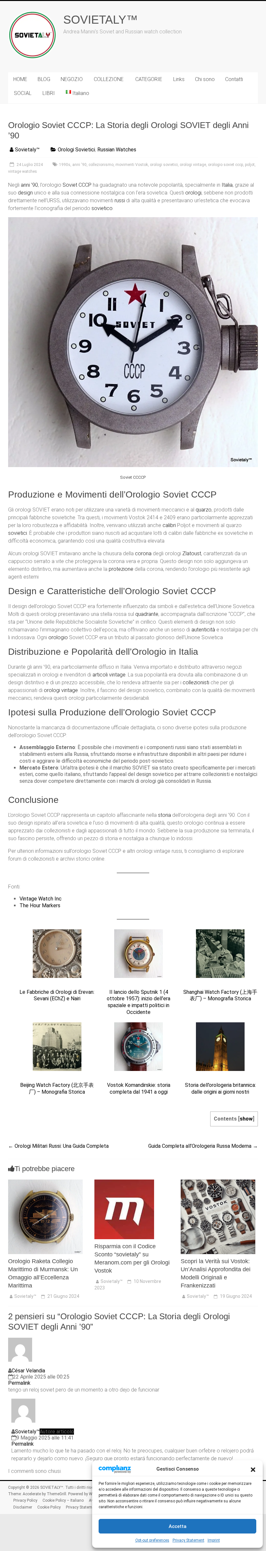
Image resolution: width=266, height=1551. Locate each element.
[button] (253, 1469)
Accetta (178, 1526)
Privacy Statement (188, 1540)
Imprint (214, 1540)
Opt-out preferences (152, 1540)
